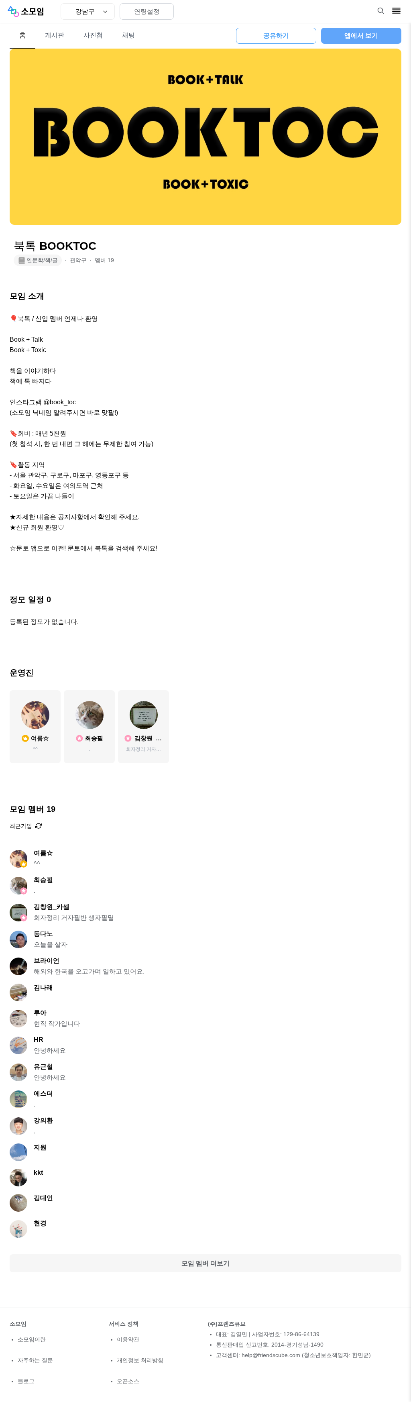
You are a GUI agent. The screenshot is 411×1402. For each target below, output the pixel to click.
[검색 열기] (381, 11)
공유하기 (276, 35)
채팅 (128, 35)
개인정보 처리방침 (140, 1360)
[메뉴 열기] (396, 11)
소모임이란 (32, 1339)
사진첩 (93, 35)
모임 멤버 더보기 (205, 1263)
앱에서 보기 (361, 35)
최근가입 (21, 826)
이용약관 (128, 1339)
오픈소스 (128, 1381)
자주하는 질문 (35, 1360)
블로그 (26, 1381)
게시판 (54, 35)
